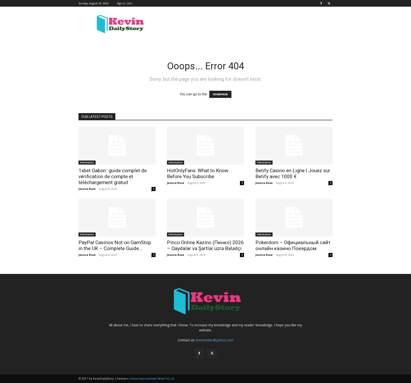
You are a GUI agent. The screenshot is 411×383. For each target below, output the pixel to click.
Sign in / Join (124, 3)
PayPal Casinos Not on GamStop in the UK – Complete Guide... (114, 245)
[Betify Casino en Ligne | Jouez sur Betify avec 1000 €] (294, 145)
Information (87, 162)
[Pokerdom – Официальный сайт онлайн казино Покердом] (294, 217)
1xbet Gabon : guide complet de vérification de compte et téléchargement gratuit (112, 176)
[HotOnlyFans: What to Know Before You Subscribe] (205, 145)
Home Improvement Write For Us (152, 379)
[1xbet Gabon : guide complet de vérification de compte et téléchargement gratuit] (117, 145)
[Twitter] (329, 3)
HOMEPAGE (220, 94)
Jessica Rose (87, 189)
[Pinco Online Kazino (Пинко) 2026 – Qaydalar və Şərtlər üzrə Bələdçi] (205, 217)
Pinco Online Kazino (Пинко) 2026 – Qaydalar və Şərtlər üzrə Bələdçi (205, 245)
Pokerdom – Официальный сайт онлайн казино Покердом (293, 245)
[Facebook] (321, 3)
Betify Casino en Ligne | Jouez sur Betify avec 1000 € (292, 173)
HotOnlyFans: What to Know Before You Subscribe (197, 173)
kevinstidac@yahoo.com (214, 340)
